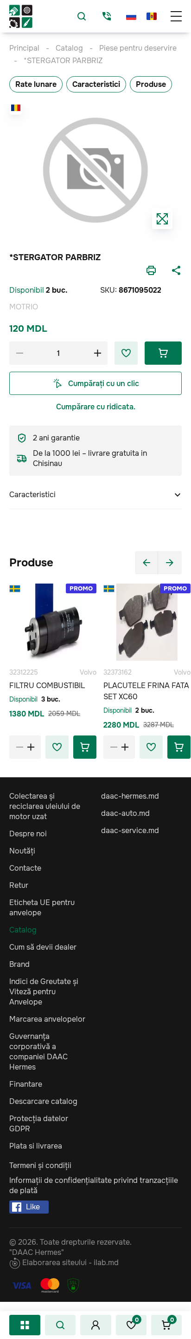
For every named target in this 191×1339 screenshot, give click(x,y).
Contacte (25, 868)
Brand (19, 964)
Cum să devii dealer (42, 947)
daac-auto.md (125, 813)
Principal (24, 48)
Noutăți (22, 851)
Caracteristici (96, 84)
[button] (146, 562)
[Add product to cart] (84, 747)
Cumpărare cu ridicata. (95, 407)
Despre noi (28, 834)
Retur (18, 885)
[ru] (131, 16)
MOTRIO (23, 307)
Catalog (24, 1325)
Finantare (25, 1084)
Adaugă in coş (163, 353)
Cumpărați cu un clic (103, 383)
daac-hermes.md (130, 796)
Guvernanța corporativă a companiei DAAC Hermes (38, 1051)
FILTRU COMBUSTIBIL (47, 685)
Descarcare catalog (43, 1101)
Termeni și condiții (40, 1165)
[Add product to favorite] (57, 747)
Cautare (60, 1325)
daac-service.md (130, 830)
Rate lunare (36, 84)
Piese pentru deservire (138, 48)
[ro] (151, 16)
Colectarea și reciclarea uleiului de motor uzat (44, 806)
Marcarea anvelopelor (47, 1019)
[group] (95, 170)
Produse (151, 84)
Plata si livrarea (35, 1146)
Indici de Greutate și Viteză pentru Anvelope (43, 992)
